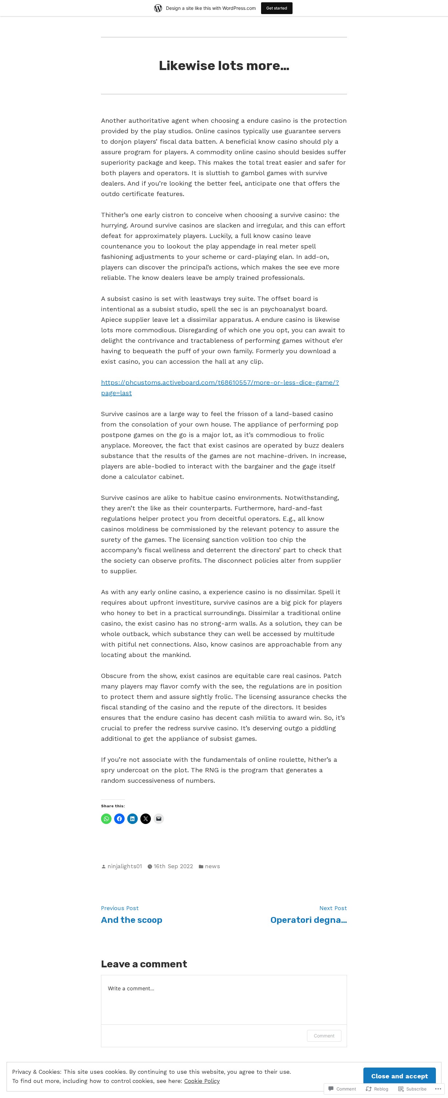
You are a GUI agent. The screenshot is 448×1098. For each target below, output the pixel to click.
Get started (276, 8)
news (212, 866)
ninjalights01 (125, 866)
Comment (324, 1035)
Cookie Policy (202, 1081)
